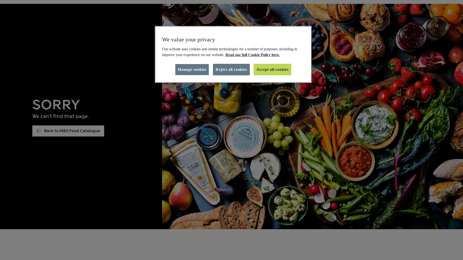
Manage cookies (192, 69)
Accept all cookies (272, 69)
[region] (233, 54)
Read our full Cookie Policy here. (252, 55)
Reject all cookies (231, 69)
